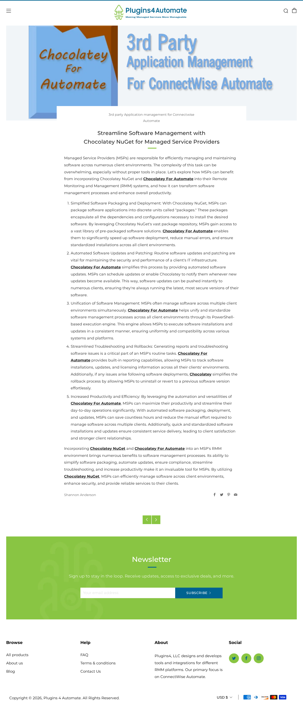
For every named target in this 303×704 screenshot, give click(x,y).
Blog (10, 671)
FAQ (84, 655)
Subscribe (197, 593)
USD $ (222, 697)
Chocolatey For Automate (168, 179)
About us (14, 663)
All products (17, 655)
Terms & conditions (98, 663)
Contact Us (90, 671)
